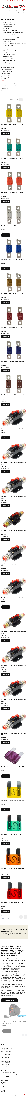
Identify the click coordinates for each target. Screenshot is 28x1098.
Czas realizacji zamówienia (8, 1072)
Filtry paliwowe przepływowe (8, 75)
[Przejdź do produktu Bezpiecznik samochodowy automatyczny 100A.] (14, 417)
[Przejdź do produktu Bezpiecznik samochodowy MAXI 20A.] (14, 789)
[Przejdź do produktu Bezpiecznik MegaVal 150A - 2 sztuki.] (14, 181)
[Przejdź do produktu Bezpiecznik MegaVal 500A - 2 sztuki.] (14, 383)
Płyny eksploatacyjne (6, 73)
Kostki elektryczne (7, 26)
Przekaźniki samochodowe (9, 21)
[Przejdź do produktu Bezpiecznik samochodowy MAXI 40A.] (14, 857)
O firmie (3, 1091)
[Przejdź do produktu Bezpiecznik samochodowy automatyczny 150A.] (14, 485)
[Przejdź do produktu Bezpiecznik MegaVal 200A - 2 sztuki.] (14, 248)
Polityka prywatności (6, 1048)
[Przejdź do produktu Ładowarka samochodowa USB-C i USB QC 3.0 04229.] (14, 1011)
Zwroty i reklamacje (6, 1051)
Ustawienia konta (5, 1062)
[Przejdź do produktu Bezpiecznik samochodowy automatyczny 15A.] (14, 519)
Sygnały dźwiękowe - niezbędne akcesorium (14, 43)
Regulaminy (4, 1053)
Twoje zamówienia (5, 1061)
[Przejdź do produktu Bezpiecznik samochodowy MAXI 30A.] (14, 823)
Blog (2, 1083)
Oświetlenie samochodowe (9, 39)
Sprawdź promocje (9, 1000)
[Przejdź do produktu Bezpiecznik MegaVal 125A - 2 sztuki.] (14, 147)
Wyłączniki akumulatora (9, 34)
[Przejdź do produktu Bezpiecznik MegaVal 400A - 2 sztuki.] (14, 350)
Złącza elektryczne (8, 36)
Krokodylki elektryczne (9, 54)
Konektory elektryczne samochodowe (12, 22)
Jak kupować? (5, 1082)
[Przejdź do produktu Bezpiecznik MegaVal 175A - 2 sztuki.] (14, 214)
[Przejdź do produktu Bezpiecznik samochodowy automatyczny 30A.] (14, 586)
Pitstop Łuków (7, 16)
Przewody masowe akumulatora (11, 49)
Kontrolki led (6, 28)
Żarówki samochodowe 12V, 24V (11, 37)
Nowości (3, 78)
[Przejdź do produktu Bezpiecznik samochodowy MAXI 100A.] (14, 755)
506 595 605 (19, 1)
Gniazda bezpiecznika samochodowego (13, 32)
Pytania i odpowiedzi (6, 1054)
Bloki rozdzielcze (7, 64)
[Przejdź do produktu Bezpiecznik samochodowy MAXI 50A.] (14, 891)
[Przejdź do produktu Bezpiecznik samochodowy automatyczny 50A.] (14, 654)
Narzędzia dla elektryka (9, 56)
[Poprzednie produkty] (7, 917)
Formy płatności (5, 1070)
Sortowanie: (4, 91)
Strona (11, 99)
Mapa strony (4, 1080)
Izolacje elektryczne (8, 58)
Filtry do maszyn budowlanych (9, 77)
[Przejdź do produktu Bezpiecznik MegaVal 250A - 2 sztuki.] (14, 316)
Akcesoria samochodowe (7, 67)
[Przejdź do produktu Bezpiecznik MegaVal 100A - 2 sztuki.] (14, 113)
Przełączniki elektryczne (9, 24)
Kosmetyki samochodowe (7, 71)
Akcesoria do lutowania (9, 60)
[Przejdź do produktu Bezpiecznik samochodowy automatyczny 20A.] (14, 553)
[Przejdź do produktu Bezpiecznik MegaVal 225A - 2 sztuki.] (14, 282)
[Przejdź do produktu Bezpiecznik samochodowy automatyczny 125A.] (14, 451)
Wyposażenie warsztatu (7, 65)
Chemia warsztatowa (6, 69)
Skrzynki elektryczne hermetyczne (12, 62)
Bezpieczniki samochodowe (10, 30)
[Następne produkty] (21, 917)
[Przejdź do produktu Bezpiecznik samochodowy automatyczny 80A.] (14, 722)
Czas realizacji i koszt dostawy (9, 1074)
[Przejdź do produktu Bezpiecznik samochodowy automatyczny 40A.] (14, 620)
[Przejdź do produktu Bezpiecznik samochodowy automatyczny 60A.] (14, 688)
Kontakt (3, 1090)
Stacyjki (5, 52)
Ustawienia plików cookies (8, 1050)
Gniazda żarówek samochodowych (12, 50)
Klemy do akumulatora (8, 47)
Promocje (3, 80)
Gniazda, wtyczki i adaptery (10, 41)
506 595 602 (10, 1)
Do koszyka (6, 133)
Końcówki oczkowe (8, 45)
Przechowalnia (5, 1064)
